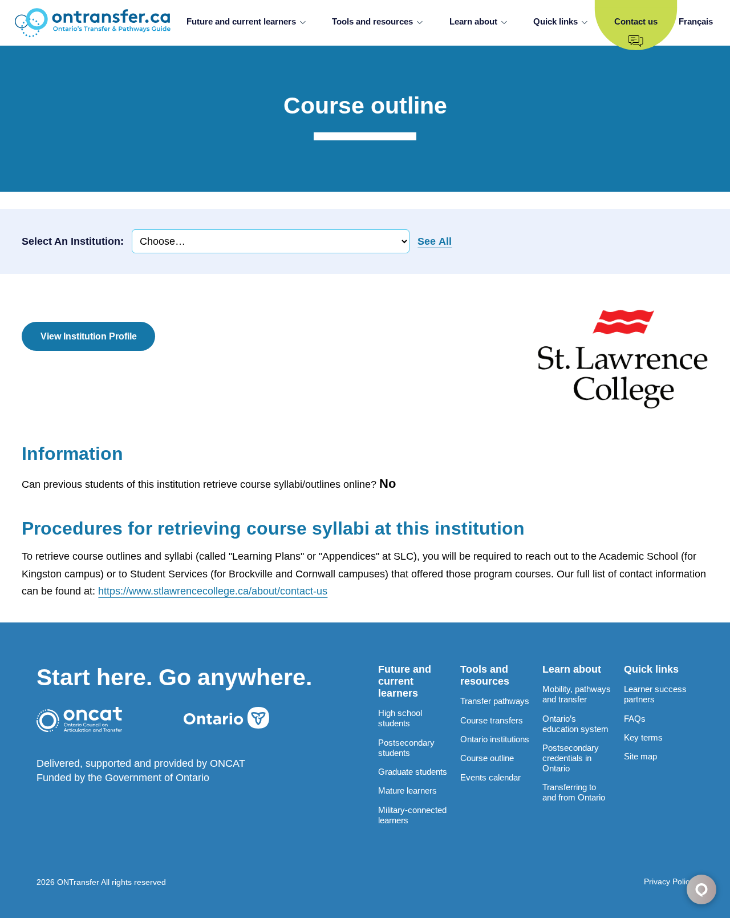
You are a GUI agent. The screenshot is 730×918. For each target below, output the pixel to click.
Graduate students (412, 772)
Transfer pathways (494, 701)
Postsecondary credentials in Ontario (570, 758)
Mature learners (407, 790)
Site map (640, 756)
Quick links (555, 21)
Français (696, 21)
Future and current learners (241, 21)
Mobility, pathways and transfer (576, 694)
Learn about (473, 21)
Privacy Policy (669, 881)
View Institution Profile (88, 336)
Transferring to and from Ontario (573, 792)
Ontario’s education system (575, 724)
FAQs (635, 718)
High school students (400, 718)
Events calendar (490, 777)
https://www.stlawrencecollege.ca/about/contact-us (212, 591)
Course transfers (491, 720)
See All (434, 241)
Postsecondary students (406, 748)
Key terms (643, 737)
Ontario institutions (494, 739)
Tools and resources (372, 21)
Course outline (487, 758)
